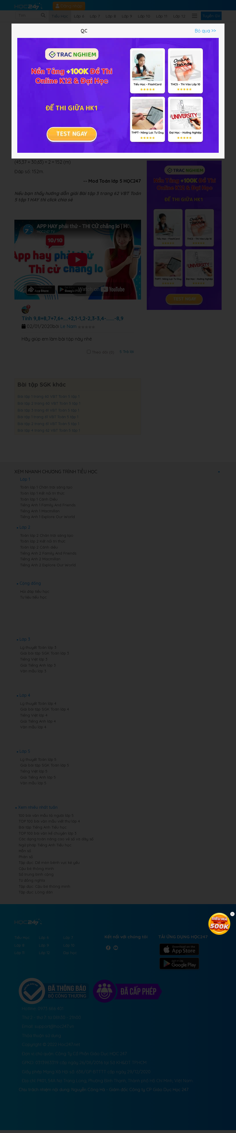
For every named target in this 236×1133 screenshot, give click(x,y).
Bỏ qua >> (205, 31)
